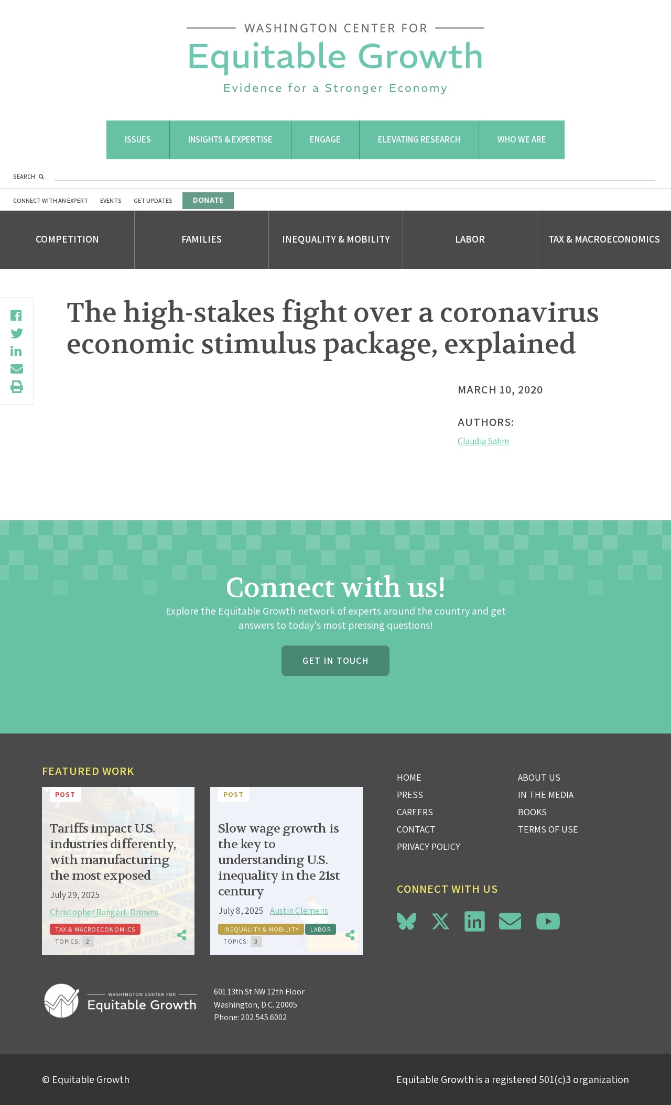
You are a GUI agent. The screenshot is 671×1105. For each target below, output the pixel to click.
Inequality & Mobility (336, 239)
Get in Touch (335, 660)
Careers (415, 812)
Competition (67, 239)
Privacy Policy (428, 846)
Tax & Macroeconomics (604, 239)
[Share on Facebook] (16, 315)
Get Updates (153, 200)
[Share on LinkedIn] (16, 351)
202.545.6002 (264, 1017)
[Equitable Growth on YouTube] (548, 921)
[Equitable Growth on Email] (510, 921)
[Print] (16, 386)
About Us (539, 777)
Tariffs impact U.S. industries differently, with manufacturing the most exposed (113, 852)
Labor (470, 239)
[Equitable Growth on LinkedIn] (474, 921)
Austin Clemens (299, 910)
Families (201, 239)
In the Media (545, 795)
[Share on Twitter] (16, 333)
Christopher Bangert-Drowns (104, 912)
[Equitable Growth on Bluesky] (406, 919)
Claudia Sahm (483, 441)
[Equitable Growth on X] (440, 919)
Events (111, 200)
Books (532, 812)
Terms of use (548, 829)
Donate (208, 199)
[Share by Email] (16, 368)
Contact (416, 829)
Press (410, 795)
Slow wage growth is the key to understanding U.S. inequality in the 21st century (279, 860)
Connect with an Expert (50, 200)
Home (409, 777)
